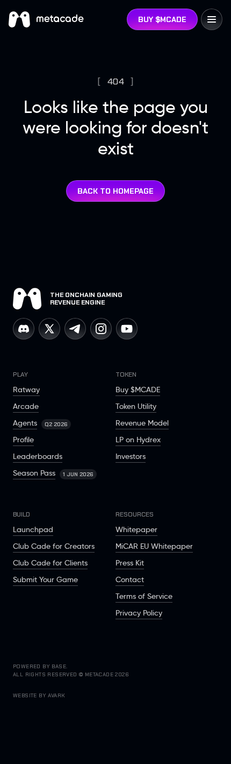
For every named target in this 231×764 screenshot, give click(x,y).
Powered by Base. (40, 666)
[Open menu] (211, 19)
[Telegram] (75, 328)
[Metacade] (27, 298)
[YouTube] (127, 328)
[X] (49, 328)
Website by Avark (39, 695)
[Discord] (23, 328)
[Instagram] (101, 328)
